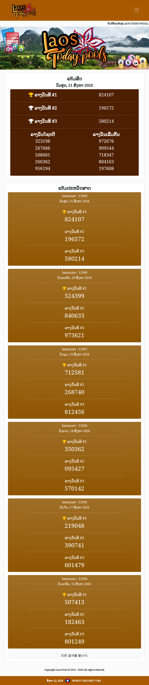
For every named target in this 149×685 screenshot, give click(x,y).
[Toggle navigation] (136, 10)
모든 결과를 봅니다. (74, 655)
